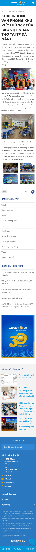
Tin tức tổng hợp (7, 210)
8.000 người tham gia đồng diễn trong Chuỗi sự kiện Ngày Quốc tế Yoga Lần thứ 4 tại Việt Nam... (26, 408)
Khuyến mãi (6, 231)
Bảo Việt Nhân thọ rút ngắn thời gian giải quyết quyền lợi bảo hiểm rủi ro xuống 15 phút (26, 393)
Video (4, 252)
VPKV (4, 191)
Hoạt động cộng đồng (10, 247)
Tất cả (4, 205)
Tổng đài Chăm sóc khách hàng (12, 298)
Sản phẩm (5, 226)
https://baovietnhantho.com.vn (19, 529)
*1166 (7, 465)
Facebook (7, 486)
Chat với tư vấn (9, 483)
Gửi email (7, 479)
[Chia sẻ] (32, 192)
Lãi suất (4, 215)
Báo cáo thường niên (9, 221)
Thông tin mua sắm (8, 257)
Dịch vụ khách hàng (9, 236)
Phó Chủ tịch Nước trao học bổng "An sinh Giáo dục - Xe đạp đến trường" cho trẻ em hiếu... (26, 423)
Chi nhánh (7, 475)
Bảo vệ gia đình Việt (9, 241)
